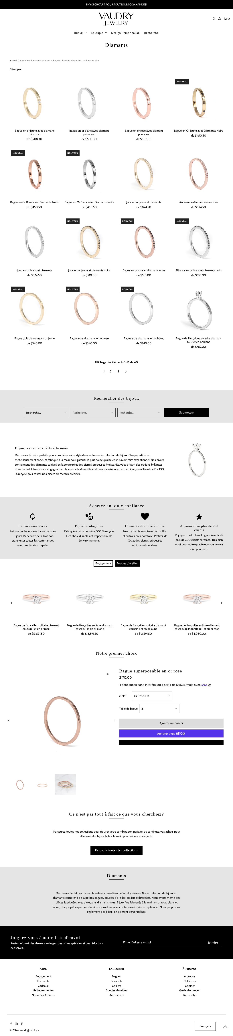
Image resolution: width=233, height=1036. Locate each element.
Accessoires (116, 995)
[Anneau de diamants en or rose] (198, 173)
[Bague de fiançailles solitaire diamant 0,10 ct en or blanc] (198, 310)
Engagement (103, 563)
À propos (189, 976)
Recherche (151, 33)
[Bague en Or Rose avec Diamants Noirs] (34, 173)
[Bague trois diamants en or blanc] (144, 310)
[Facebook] (10, 1024)
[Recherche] (214, 18)
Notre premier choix (116, 653)
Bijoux (78, 33)
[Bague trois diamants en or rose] (89, 310)
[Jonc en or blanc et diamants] (34, 242)
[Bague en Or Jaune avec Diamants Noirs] (198, 102)
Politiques (190, 981)
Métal (122, 696)
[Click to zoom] (108, 674)
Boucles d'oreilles (127, 563)
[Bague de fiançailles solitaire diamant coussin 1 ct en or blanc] (90, 598)
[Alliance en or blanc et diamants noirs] (198, 242)
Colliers (116, 986)
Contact (190, 986)
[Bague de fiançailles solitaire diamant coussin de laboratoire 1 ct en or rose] (197, 598)
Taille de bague (128, 708)
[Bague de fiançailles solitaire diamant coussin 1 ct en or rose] (36, 598)
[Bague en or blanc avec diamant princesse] (89, 102)
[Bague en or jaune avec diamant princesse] (34, 102)
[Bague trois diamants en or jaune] (34, 310)
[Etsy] (21, 1024)
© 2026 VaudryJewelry (23, 1030)
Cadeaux (43, 986)
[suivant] (126, 371)
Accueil (13, 60)
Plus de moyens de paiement (171, 742)
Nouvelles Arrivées (43, 995)
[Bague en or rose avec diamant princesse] (144, 102)
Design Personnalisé (125, 33)
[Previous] (12, 603)
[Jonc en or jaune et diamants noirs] (89, 242)
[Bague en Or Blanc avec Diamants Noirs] (89, 173)
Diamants (43, 981)
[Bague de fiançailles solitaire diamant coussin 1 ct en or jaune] (143, 598)
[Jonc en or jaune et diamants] (144, 173)
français (205, 1026)
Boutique (97, 33)
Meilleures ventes (43, 990)
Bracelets (116, 981)
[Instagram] (16, 1024)
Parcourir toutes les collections (116, 850)
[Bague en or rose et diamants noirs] (144, 242)
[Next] (221, 603)
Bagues (116, 976)
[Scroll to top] (225, 1026)
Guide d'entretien (189, 990)
